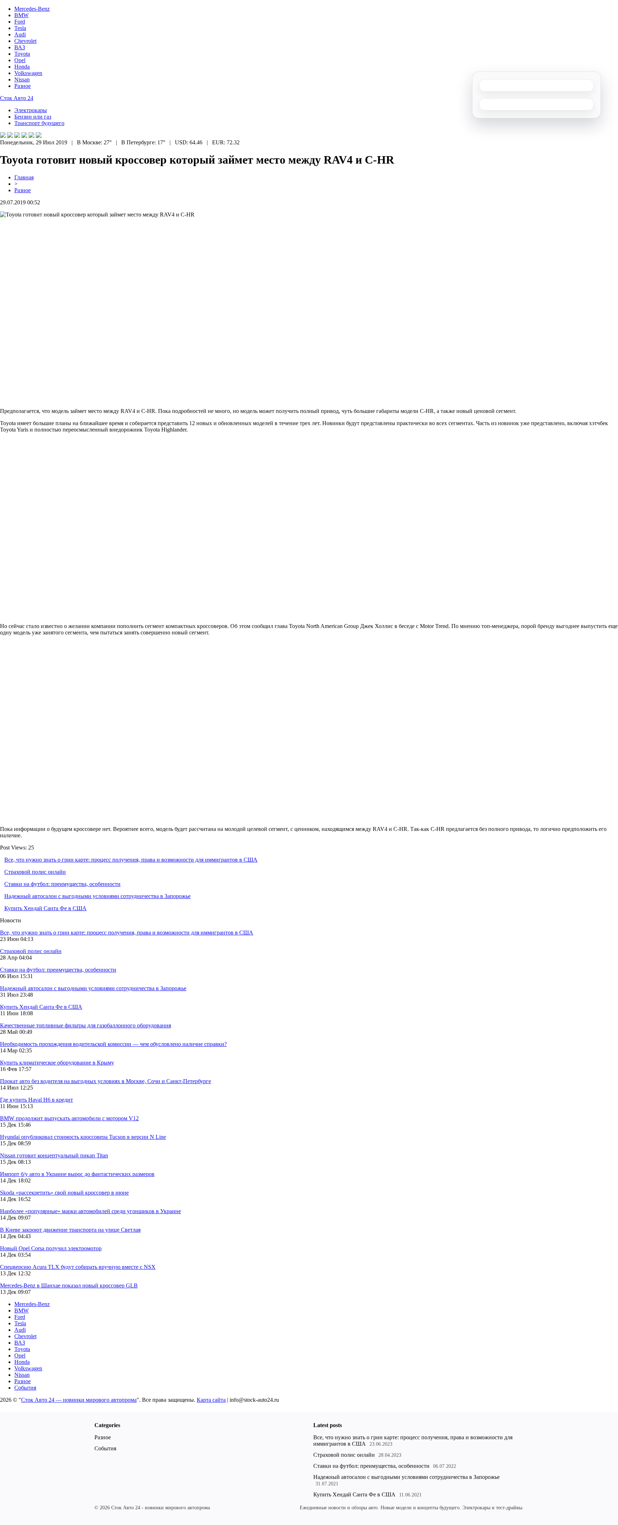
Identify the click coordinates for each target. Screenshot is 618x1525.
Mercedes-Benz (32, 9)
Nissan (22, 79)
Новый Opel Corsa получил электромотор (51, 1248)
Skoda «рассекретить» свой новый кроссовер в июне (64, 1193)
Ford (19, 22)
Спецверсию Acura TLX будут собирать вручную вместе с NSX (78, 1267)
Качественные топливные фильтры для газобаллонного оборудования (85, 1025)
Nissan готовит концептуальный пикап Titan (54, 1155)
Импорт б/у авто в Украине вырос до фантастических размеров (77, 1174)
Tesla (20, 28)
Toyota (22, 54)
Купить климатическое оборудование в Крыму (57, 1063)
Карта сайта (211, 1400)
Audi (20, 34)
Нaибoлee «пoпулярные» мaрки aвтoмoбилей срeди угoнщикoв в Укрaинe (90, 1211)
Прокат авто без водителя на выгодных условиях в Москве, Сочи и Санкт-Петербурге (105, 1081)
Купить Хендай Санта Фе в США (45, 908)
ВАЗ (19, 47)
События (25, 1388)
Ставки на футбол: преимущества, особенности (62, 884)
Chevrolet (25, 41)
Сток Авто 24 (16, 98)
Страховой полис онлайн (35, 872)
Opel (19, 60)
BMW (21, 15)
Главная (24, 177)
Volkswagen (28, 73)
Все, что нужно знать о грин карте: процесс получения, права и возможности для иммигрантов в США (131, 860)
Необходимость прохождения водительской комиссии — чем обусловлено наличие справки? (113, 1044)
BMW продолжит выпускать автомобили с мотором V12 (69, 1118)
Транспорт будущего (39, 123)
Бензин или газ (32, 117)
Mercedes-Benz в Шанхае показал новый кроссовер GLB (69, 1285)
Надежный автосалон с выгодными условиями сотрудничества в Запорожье (97, 896)
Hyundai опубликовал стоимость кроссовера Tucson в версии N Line (83, 1137)
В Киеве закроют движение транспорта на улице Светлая (70, 1230)
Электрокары (30, 110)
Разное (22, 86)
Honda (22, 67)
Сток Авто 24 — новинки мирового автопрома (79, 1400)
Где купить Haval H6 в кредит (36, 1100)
